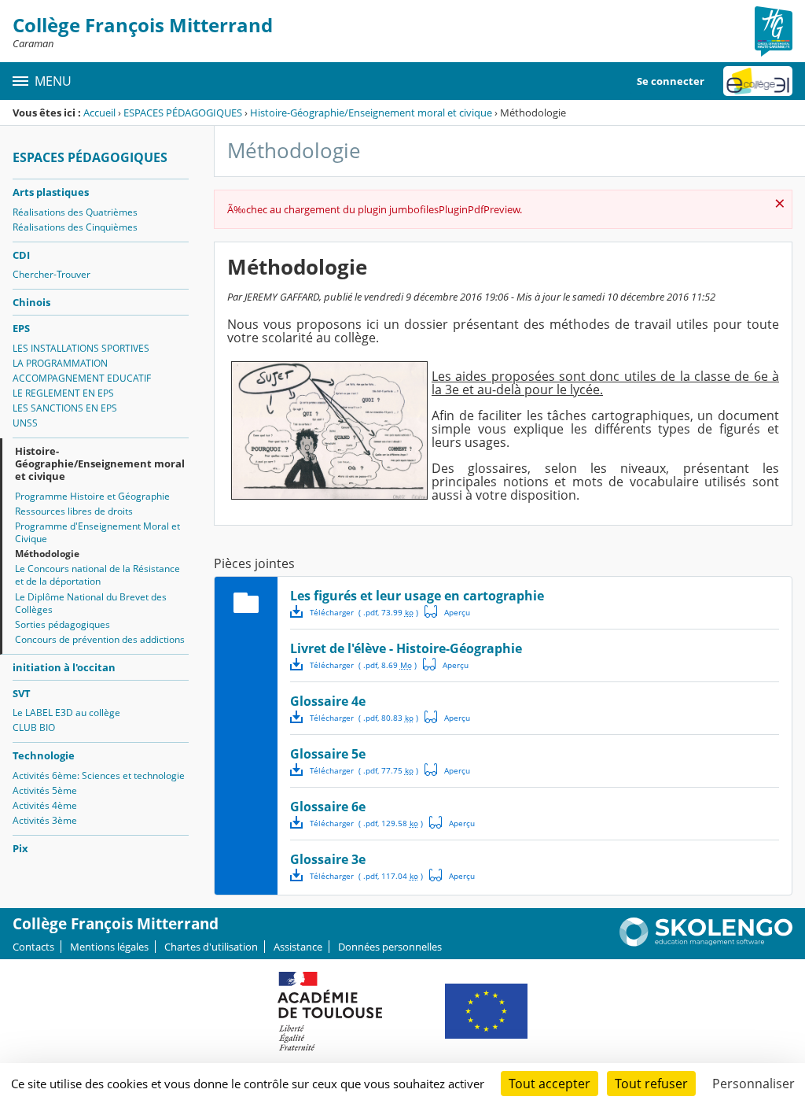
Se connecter (670, 81)
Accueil (99, 112)
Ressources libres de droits (74, 511)
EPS (21, 328)
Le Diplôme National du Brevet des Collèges (91, 603)
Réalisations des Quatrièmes (75, 212)
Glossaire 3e (328, 859)
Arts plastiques (51, 192)
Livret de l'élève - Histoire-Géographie (406, 648)
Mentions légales (109, 946)
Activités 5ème (45, 790)
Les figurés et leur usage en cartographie (417, 595)
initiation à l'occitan (64, 667)
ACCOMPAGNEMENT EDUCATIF (82, 378)
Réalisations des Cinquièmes (75, 227)
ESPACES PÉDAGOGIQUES (182, 112)
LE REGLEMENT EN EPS (63, 393)
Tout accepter (549, 1083)
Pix (20, 848)
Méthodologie (47, 553)
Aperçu (447, 611)
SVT (22, 693)
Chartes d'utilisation (211, 946)
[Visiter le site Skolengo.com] (705, 943)
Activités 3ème (45, 820)
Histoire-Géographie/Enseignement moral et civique (371, 112)
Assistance (298, 946)
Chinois (31, 302)
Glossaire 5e (328, 753)
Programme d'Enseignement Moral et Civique (97, 532)
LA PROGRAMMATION (60, 363)
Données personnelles (390, 946)
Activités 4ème (45, 805)
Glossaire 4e (328, 701)
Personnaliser (753, 1083)
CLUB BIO (34, 727)
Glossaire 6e (328, 806)
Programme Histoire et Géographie (92, 496)
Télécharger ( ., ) (364, 612)
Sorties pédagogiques (62, 624)
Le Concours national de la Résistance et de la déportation (97, 575)
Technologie (44, 755)
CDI (21, 255)
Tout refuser (651, 1083)
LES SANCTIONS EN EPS (65, 408)
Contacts (33, 946)
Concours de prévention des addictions (100, 639)
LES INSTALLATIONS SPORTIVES (81, 348)
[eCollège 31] (757, 81)
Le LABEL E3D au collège (66, 712)
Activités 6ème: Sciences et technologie (99, 775)
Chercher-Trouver (51, 274)
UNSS (25, 423)
